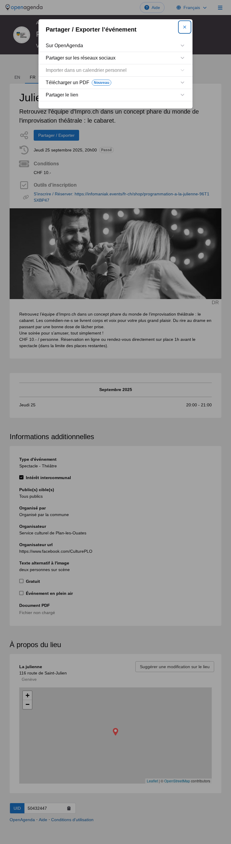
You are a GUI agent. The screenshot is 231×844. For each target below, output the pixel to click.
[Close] (184, 27)
